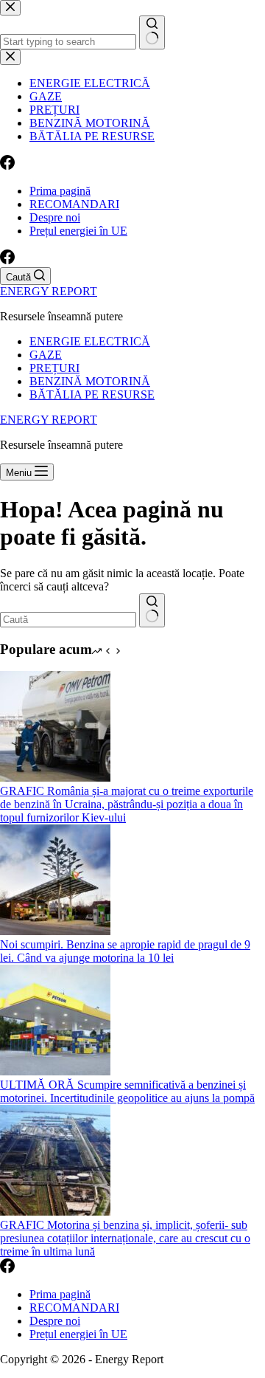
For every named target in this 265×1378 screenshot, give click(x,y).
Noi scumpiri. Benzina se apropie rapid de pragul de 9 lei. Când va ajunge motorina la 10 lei (125, 951)
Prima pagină (60, 191)
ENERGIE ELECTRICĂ (89, 341)
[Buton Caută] (152, 610)
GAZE (45, 354)
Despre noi (54, 217)
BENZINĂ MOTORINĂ (89, 381)
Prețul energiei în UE (78, 230)
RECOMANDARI (74, 204)
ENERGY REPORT (48, 291)
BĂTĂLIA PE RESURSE (92, 394)
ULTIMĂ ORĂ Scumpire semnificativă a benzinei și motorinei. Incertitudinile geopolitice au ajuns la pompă (127, 1091)
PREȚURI (54, 368)
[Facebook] (7, 260)
